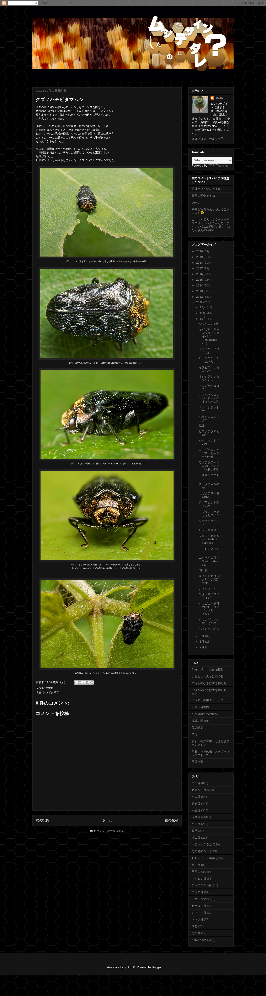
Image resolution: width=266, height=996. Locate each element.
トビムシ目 (199, 878)
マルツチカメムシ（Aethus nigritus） (209, 539)
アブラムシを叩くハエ (209, 504)
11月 (203, 313)
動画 (194, 830)
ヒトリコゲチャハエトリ (209, 359)
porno (195, 202)
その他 (196, 933)
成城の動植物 (200, 720)
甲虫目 (50, 688)
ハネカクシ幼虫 (209, 628)
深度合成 (197, 817)
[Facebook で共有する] (88, 682)
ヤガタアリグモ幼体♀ (209, 495)
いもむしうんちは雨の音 (208, 676)
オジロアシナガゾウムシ (209, 378)
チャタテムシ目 (202, 885)
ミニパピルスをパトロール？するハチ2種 (209, 398)
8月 (202, 641)
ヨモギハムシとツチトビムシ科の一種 (209, 453)
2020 (200, 251)
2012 (200, 296)
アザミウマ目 (200, 899)
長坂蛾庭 (197, 727)
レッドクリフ (51, 692)
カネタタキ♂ (207, 588)
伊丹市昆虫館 (200, 707)
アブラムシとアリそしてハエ (209, 513)
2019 (200, 257)
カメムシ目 (199, 789)
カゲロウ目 (199, 905)
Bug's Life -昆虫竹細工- (208, 669)
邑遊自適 (197, 761)
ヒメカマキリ (207, 530)
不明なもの (199, 871)
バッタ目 (197, 892)
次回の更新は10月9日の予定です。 (209, 579)
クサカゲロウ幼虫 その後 (209, 621)
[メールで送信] (76, 682)
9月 (202, 636)
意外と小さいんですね (206, 188)
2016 (200, 274)
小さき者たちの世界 (205, 714)
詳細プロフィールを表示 (208, 138)
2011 (199, 302)
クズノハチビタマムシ (209, 350)
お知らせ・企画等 (203, 858)
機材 (194, 926)
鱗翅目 (196, 803)
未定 (194, 734)
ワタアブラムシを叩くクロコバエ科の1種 (209, 466)
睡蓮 (202, 425)
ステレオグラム (202, 844)
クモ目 (196, 824)
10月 (203, 318)
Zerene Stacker (202, 940)
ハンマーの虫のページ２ (208, 700)
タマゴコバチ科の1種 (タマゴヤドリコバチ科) (209, 609)
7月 (202, 647)
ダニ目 (196, 837)
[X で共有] (84, 682)
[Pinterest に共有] (92, 682)
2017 (200, 268)
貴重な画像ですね (203, 195)
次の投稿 (42, 820)
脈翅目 (196, 864)
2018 (200, 262)
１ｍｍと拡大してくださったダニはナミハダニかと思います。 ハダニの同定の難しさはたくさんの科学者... (211, 225)
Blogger (156, 967)
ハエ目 (196, 796)
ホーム (107, 820)
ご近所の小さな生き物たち (209, 683)
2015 (200, 279)
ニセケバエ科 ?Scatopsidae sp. (209, 561)
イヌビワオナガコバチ (209, 369)
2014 (200, 285)
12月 (203, 307)
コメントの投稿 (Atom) (110, 831)
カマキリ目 (199, 912)
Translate (222, 165)
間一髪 (203, 570)
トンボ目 (197, 919)
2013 (200, 291)
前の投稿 (171, 820)
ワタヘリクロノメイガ (209, 595)
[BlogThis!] (80, 682)
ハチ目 (196, 783)
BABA (219, 98)
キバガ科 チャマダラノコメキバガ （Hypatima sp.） (209, 336)
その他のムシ (200, 851)
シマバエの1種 (208, 323)
